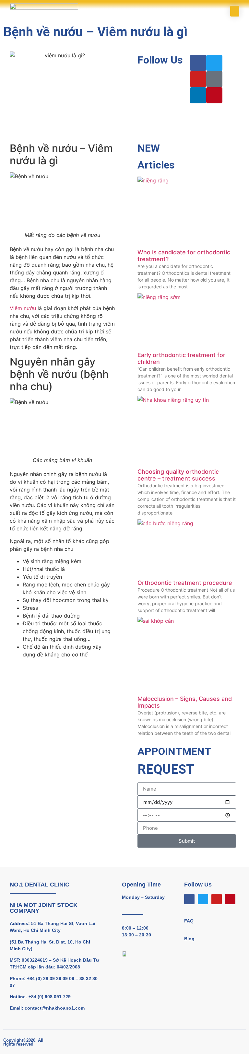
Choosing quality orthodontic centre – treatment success (178, 475)
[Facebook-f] (189, 899)
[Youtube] (216, 899)
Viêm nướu (23, 308)
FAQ (189, 920)
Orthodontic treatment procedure (184, 582)
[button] (234, 11)
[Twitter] (203, 899)
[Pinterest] (230, 899)
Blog (189, 938)
